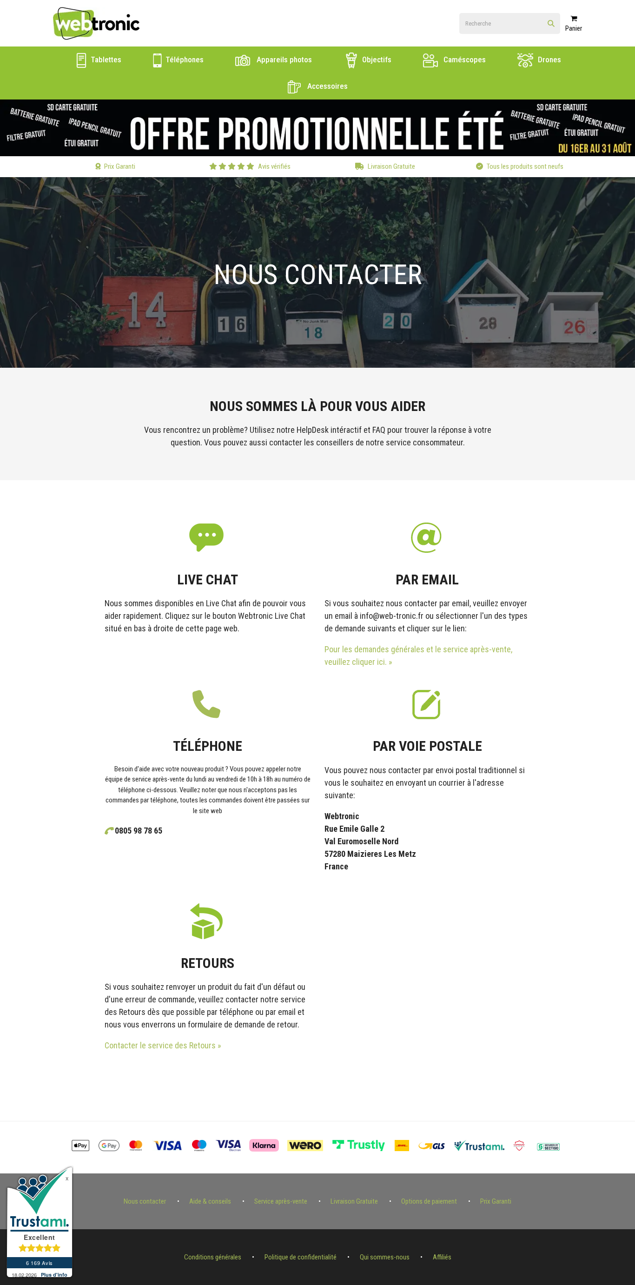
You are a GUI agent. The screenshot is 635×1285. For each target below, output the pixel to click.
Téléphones (184, 59)
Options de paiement (429, 1201)
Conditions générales (212, 1257)
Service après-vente (280, 1201)
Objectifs (375, 59)
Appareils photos (283, 59)
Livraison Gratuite (354, 1201)
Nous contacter (145, 1201)
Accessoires (326, 86)
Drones (548, 59)
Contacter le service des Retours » (163, 1045)
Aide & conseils (210, 1201)
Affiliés (442, 1257)
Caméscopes (464, 59)
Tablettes (105, 59)
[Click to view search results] (551, 24)
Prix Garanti (495, 1201)
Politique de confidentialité (301, 1257)
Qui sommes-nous (385, 1257)
